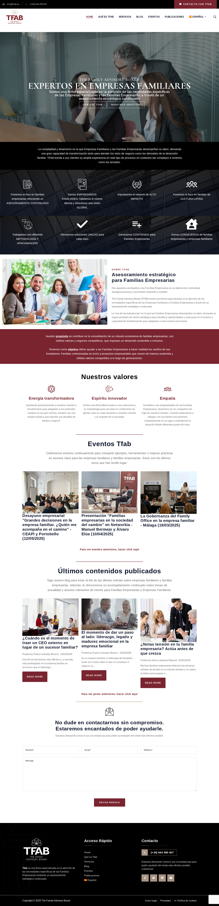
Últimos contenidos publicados (109, 571)
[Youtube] (170, 878)
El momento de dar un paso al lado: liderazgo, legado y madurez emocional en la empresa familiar (107, 639)
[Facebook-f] (145, 878)
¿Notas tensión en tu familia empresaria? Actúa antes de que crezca (167, 649)
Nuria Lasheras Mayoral (164, 660)
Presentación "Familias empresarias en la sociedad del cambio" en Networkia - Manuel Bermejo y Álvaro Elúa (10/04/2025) (107, 524)
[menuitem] (196, 17)
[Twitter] (153, 878)
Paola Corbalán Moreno (46, 654)
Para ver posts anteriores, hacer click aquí (109, 694)
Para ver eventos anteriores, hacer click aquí (109, 549)
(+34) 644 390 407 (162, 852)
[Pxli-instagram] (162, 878)
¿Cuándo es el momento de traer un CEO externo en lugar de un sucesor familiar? (50, 642)
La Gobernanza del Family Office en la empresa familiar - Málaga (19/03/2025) (167, 520)
